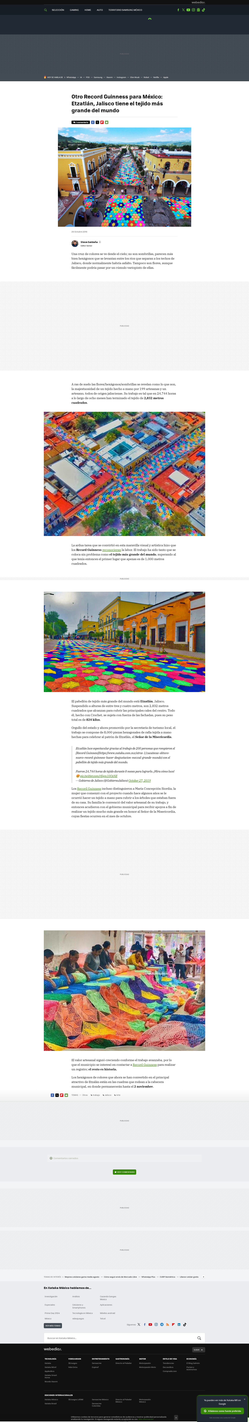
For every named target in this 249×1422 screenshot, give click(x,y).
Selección (58, 9)
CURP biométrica (168, 1276)
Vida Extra (72, 1367)
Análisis (76, 1296)
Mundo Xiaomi (51, 1381)
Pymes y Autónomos (191, 1368)
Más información (146, 1419)
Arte (118, 1094)
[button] (90, 242)
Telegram (162, 1324)
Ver (126, 1172)
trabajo (96, 1094)
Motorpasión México (145, 1400)
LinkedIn (179, 1324)
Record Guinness (89, 789)
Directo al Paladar (124, 1363)
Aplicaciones (106, 1304)
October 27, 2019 (140, 780)
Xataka (48, 1363)
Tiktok (203, 10)
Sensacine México (100, 1399)
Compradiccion (170, 1371)
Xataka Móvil (50, 1367)
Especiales (50, 1304)
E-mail (106, 122)
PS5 (88, 77)
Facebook (178, 10)
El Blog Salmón (193, 1363)
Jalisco (108, 1094)
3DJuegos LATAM (75, 1399)
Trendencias (168, 1363)
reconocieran (111, 550)
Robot (146, 77)
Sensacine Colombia (96, 1404)
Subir (196, 1349)
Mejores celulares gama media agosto (82, 1276)
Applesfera (49, 1371)
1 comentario (82, 122)
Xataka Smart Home (51, 1376)
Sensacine (96, 1363)
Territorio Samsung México (125, 9)
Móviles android (107, 1313)
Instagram (193, 10)
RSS (167, 1324)
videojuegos (78, 1318)
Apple (165, 77)
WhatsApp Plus (149, 1276)
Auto (100, 9)
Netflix (156, 77)
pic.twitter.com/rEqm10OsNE (98, 776)
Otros (85, 1094)
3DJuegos (72, 1363)
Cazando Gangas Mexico (108, 1298)
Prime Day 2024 (52, 1313)
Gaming (74, 9)
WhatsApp (71, 77)
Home (88, 9)
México (48, 1318)
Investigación (51, 1296)
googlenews (198, 10)
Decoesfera (168, 1367)
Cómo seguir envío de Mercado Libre (120, 1276)
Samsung (98, 77)
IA (81, 77)
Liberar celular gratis (189, 1276)
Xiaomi (109, 77)
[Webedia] (198, 2)
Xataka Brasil (50, 1403)
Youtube (188, 10)
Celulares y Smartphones (79, 1306)
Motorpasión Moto (147, 1367)
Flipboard (102, 122)
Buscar (199, 1338)
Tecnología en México (82, 1313)
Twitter (183, 10)
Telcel (103, 1318)
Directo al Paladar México (124, 1400)
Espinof (95, 1367)
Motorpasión (145, 1363)
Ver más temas (52, 1325)
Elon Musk (134, 77)
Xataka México (51, 1399)
